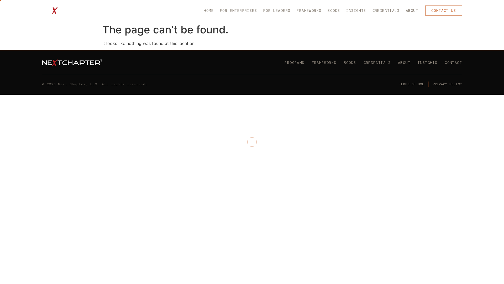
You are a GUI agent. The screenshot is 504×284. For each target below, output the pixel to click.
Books (334, 10)
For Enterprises (238, 10)
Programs (294, 62)
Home (209, 10)
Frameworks (309, 10)
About (412, 10)
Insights (356, 10)
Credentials (386, 10)
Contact (453, 62)
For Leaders (276, 10)
